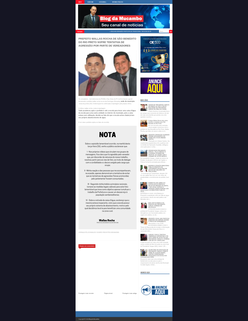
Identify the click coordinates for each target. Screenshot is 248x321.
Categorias (102, 2)
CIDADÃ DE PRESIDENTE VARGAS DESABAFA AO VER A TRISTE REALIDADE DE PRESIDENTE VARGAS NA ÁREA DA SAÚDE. (158, 107)
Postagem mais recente (86, 293)
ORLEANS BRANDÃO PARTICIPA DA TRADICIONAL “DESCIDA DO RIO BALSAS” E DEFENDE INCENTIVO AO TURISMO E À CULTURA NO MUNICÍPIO (147, 31)
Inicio (80, 2)
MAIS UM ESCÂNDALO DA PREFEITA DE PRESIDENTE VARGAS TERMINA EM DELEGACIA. (156, 205)
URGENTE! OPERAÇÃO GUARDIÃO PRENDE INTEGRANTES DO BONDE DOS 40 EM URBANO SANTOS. (158, 137)
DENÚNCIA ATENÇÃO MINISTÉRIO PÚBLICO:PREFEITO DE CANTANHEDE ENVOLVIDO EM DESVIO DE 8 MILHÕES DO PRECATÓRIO (158, 168)
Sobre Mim (90, 2)
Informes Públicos (117, 2)
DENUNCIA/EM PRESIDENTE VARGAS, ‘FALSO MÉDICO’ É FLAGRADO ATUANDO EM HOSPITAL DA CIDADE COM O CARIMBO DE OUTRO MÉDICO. (157, 153)
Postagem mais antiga (129, 293)
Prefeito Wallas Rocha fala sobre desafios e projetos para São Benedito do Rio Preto (158, 122)
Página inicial (108, 293)
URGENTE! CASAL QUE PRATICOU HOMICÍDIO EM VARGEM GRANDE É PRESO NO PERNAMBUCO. (158, 220)
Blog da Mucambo (94, 319)
